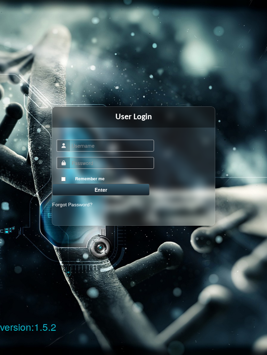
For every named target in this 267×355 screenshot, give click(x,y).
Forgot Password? (72, 204)
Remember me (90, 179)
